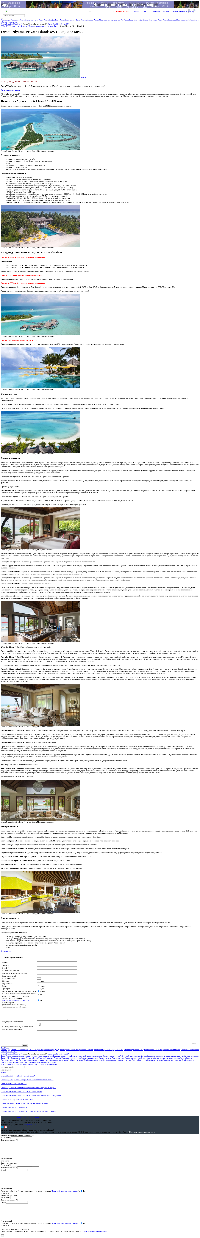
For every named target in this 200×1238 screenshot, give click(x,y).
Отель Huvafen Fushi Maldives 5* (14, 1084)
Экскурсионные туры (89, 1058)
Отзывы (166, 11)
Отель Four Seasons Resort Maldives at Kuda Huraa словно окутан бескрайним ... (32, 1096)
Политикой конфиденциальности (15, 1000)
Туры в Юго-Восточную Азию (13, 1058)
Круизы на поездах (191, 1056)
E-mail (3, 1170)
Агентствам (177, 11)
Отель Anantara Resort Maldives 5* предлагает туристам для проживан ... (29, 1111)
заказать (84, 77)
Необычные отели (189, 1060)
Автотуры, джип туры (10, 1060)
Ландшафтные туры (155, 1060)
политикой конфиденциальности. (94, 1231)
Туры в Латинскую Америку (49, 1058)
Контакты (190, 11)
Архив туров (51, 1062)
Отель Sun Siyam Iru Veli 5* (58, 24)
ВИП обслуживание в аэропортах (43, 1064)
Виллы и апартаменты (172, 1060)
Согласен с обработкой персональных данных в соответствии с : (40, 1191)
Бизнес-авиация (23, 1064)
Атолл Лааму (75, 20)
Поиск (18, 1117)
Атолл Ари (15, 20)
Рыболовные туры (76, 1060)
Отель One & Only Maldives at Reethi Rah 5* (18, 1099)
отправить (5, 1225)
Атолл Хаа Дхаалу (141, 20)
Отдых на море (134, 1056)
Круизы (144, 1056)
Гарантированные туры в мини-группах (21, 1056)
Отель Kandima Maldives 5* (11, 24)
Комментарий (6, 1159)
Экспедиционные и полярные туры (117, 1060)
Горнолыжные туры (133, 1058)
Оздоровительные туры (58, 1060)
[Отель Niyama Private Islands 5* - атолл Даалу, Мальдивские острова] (40, 150)
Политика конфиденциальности (142, 1132)
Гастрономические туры (71, 1058)
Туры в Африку (32, 1058)
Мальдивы (14, 26)
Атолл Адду (5, 20)
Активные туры (118, 1058)
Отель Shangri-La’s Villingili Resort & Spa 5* (18, 1076)
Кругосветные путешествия (12, 1062)
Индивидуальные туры (61, 1056)
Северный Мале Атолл (190, 20)
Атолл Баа (24, 20)
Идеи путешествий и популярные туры (86, 1056)
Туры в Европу (186, 1058)
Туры (144, 11)
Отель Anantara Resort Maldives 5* (14, 1107)
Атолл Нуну (110, 20)
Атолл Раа (119, 20)
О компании (155, 11)
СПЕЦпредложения (121, 11)
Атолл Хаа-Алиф (155, 20)
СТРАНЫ (5, 26)
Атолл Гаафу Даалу (51, 20)
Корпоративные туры (111, 1056)
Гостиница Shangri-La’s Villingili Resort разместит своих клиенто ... (27, 1080)
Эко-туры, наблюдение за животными (34, 1060)
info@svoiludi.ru (30, 1124)
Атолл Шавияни (169, 20)
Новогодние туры (45, 1056)
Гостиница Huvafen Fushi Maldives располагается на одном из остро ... (28, 1088)
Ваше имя (5, 1138)
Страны (136, 11)
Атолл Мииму (99, 20)
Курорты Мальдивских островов (33, 26)
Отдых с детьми (105, 1058)
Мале (178, 20)
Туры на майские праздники (34, 1062)
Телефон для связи (9, 1140)
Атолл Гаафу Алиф (36, 20)
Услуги (3, 1064)
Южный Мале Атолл (9, 22)
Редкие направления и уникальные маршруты (165, 1056)
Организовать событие (150, 1058)
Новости (26, 1117)
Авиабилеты (12, 1064)
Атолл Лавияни (87, 20)
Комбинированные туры (93, 1060)
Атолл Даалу (65, 20)
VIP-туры (124, 1056)
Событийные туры (139, 1060)
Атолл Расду (129, 20)
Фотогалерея (6, 951)
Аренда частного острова (170, 1058)
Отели (3, 1072)
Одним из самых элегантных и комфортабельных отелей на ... (25, 1103)
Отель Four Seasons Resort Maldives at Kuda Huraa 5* (21, 1092)
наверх (194, 1043)
